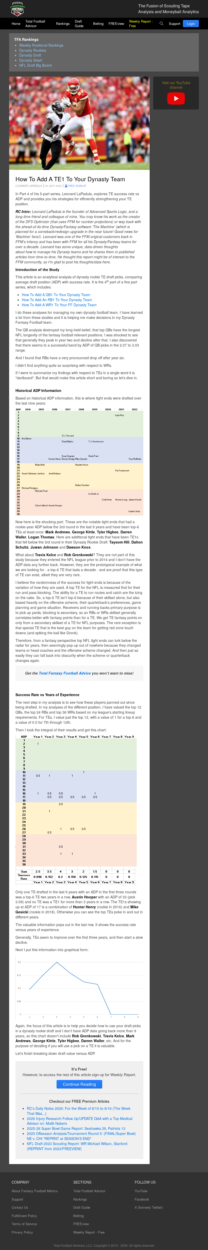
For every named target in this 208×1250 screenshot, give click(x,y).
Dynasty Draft (30, 55)
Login (191, 23)
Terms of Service (24, 1223)
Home (16, 23)
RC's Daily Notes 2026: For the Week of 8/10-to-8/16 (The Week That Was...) (78, 1111)
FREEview (116, 23)
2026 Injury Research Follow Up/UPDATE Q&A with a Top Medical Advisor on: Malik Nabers (79, 1121)
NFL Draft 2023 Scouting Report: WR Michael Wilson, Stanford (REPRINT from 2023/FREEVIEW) (77, 1146)
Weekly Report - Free (141, 23)
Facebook (142, 1199)
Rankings (63, 23)
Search (161, 23)
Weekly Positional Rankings (41, 45)
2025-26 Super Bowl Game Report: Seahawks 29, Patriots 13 (76, 1128)
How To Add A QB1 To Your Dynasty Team (56, 294)
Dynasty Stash (30, 60)
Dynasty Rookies (32, 50)
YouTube (141, 1190)
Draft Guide (79, 23)
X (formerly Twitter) (149, 1207)
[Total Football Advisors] (19, 9)
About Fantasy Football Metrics (35, 1190)
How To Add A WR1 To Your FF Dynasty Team (59, 304)
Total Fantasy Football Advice (65, 673)
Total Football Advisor (35, 23)
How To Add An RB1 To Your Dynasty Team (57, 299)
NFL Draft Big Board (35, 65)
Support (174, 23)
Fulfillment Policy (24, 1215)
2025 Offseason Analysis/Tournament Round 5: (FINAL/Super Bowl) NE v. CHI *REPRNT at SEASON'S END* (81, 1136)
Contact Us (20, 1207)
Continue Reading (79, 1084)
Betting (98, 23)
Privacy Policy (22, 1232)
